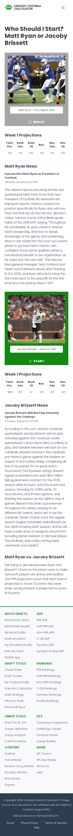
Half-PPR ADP (45, 626)
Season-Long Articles (19, 766)
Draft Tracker (13, 676)
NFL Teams (44, 754)
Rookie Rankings (48, 701)
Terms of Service (56, 823)
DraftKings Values (49, 729)
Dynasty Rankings (49, 695)
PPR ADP (42, 620)
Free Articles (13, 760)
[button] (63, 7)
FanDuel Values (47, 735)
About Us (43, 766)
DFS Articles (12, 778)
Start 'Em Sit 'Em (15, 723)
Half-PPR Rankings (49, 676)
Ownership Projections (52, 723)
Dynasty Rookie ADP (50, 651)
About (10, 823)
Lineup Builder (46, 741)
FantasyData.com (48, 816)
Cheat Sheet (13, 670)
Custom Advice (15, 741)
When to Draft (14, 701)
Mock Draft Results (17, 626)
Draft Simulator (15, 639)
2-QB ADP (43, 639)
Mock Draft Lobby (17, 620)
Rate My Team (14, 651)
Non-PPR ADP (45, 632)
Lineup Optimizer (16, 729)
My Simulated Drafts (18, 645)
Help (40, 772)
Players (10, 785)
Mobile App (12, 657)
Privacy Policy (29, 823)
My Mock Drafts (15, 632)
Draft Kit (10, 754)
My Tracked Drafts (17, 682)
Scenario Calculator (18, 688)
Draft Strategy (14, 695)
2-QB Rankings (47, 688)
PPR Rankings (46, 670)
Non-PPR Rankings (49, 682)
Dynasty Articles (16, 772)
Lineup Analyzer (15, 735)
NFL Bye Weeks (46, 760)
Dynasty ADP (45, 645)
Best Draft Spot (15, 707)
